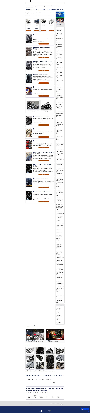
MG (28, 392)
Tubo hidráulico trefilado (59, 260)
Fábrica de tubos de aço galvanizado (59, 107)
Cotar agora (28, 30)
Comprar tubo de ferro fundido (59, 82)
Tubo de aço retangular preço (59, 77)
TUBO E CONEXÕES (58, 322)
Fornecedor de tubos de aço (59, 50)
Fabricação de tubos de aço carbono (59, 109)
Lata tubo (57, 51)
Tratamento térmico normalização (58, 242)
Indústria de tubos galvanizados (58, 120)
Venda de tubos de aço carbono (59, 302)
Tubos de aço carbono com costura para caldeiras (59, 177)
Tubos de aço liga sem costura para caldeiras (59, 190)
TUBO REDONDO (58, 315)
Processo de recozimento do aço (60, 223)
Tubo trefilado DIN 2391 (59, 268)
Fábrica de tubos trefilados (59, 199)
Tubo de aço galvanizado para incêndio (59, 154)
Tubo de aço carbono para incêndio (59, 133)
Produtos (52, 403)
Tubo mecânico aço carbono (60, 295)
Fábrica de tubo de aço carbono (59, 105)
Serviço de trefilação (58, 238)
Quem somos (57, 403)
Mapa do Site (61, 403)
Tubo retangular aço (59, 33)
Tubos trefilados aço (59, 277)
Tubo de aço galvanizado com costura (59, 145)
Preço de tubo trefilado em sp (60, 221)
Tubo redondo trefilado (59, 261)
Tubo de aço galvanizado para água (59, 152)
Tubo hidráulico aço (58, 256)
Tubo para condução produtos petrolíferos (59, 173)
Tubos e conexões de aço (59, 58)
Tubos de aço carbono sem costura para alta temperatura (59, 185)
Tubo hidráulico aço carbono (60, 257)
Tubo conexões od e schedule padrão (58, 293)
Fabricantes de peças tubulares (59, 211)
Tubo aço (57, 55)
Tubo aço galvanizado (59, 57)
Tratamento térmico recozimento (58, 247)
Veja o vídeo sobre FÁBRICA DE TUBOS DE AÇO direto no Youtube (34, 341)
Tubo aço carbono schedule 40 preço (59, 286)
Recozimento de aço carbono (60, 227)
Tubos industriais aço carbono (59, 60)
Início (50, 403)
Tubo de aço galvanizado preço (59, 68)
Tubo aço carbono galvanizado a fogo (29, 7)
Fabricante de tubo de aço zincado (59, 35)
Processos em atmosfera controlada (59, 226)
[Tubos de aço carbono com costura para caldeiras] (28, 21)
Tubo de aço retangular (59, 75)
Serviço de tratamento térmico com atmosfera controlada (59, 230)
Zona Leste (43, 379)
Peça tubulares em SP (59, 217)
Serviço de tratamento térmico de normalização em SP (60, 233)
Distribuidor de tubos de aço (60, 91)
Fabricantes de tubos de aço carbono (59, 45)
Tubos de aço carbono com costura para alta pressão (59, 175)
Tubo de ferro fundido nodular (59, 166)
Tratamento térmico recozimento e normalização (60, 249)
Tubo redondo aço (58, 30)
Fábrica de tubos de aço (59, 29)
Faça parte (61, 404)
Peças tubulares (58, 220)
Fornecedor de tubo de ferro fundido (60, 111)
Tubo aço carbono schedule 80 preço (59, 289)
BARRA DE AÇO (58, 319)
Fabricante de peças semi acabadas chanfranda (59, 207)
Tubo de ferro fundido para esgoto (59, 171)
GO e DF (45, 392)
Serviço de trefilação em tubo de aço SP (60, 240)
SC (35, 392)
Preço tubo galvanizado (59, 54)
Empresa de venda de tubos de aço (59, 98)
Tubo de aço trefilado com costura (59, 253)
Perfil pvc (57, 323)
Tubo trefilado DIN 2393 (59, 269)
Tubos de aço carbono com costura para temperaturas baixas (59, 180)
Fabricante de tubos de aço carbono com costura (59, 39)
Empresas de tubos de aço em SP (59, 102)
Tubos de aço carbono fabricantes (59, 47)
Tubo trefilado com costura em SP (59, 266)
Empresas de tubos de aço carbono (59, 100)
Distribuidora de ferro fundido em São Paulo (59, 96)
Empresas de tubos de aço (59, 27)
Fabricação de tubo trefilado (59, 200)
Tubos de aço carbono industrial (59, 298)
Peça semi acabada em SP (59, 214)
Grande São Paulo (47, 379)
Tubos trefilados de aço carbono (59, 279)
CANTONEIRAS (58, 311)
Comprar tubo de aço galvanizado (59, 90)
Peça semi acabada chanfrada (60, 213)
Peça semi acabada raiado (59, 216)
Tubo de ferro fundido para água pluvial (59, 168)
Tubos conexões (58, 296)
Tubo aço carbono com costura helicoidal (59, 123)
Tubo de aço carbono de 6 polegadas (59, 64)
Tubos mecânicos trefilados (59, 274)
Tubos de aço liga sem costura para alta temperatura (59, 85)
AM (47, 392)
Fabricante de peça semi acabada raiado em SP (59, 202)
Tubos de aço (58, 40)
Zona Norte (32, 379)
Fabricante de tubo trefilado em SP (59, 209)
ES (30, 392)
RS (37, 392)
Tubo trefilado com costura (59, 264)
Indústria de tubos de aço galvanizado (59, 118)
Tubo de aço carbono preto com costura (59, 137)
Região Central (28, 379)
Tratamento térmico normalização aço (58, 245)
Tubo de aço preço (58, 69)
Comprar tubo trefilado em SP (59, 193)
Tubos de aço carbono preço (60, 48)
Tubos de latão (58, 309)
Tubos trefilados (58, 276)
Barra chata (57, 312)
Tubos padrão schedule (59, 300)
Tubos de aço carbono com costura (59, 42)
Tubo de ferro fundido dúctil (60, 159)
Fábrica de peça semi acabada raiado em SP (60, 197)
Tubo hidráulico (58, 254)
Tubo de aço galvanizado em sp (60, 149)
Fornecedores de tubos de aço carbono (59, 114)
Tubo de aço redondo (59, 72)
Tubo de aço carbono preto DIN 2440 (59, 139)
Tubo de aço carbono (59, 62)
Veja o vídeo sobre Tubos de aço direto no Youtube (52, 341)
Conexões (57, 318)
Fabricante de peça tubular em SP (59, 205)
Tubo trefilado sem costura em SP (59, 273)
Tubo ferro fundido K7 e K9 (59, 164)
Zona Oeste (36, 379)
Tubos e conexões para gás (59, 283)
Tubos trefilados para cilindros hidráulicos (59, 281)
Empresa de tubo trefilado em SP (59, 195)
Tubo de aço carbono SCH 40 (60, 143)
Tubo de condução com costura (59, 156)
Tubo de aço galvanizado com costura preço (59, 147)
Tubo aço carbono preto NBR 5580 (59, 125)
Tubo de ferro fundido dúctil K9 (60, 161)
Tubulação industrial (59, 316)
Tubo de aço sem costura (59, 80)
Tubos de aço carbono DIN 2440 (59, 183)
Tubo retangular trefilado (59, 263)
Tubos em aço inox (58, 308)
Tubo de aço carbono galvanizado (59, 131)
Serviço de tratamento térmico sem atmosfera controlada (59, 236)
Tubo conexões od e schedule (58, 291)
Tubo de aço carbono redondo (59, 141)
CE (42, 392)
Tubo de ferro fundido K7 (59, 163)
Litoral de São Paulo (52, 379)
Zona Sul (39, 379)
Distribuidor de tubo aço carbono (59, 87)
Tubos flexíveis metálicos (59, 284)
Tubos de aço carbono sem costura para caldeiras (59, 188)
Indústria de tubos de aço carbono (59, 116)
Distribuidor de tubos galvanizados (59, 93)
